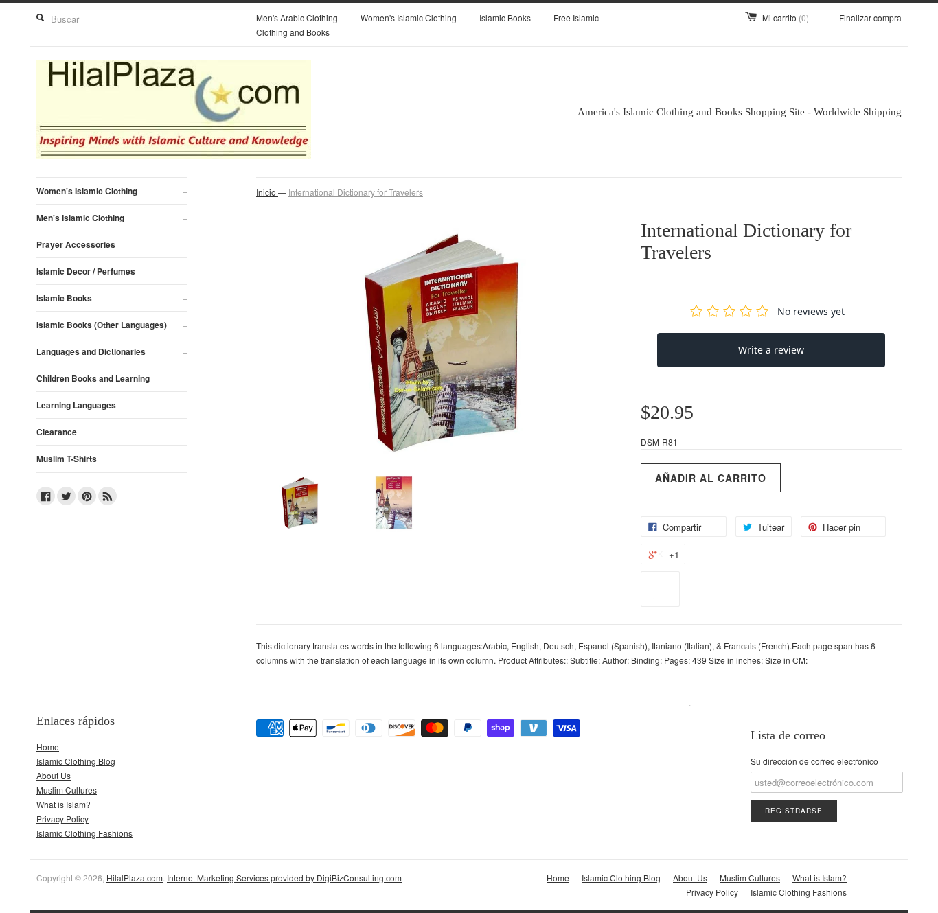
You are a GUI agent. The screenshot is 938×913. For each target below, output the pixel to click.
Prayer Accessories (111, 244)
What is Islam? (63, 804)
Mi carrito (785, 17)
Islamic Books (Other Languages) (111, 325)
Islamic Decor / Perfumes (111, 271)
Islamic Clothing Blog (75, 761)
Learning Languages (76, 405)
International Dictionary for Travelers (355, 192)
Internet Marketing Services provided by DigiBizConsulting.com (284, 877)
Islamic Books (505, 17)
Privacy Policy (62, 818)
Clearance (56, 432)
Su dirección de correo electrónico (814, 761)
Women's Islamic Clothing (409, 17)
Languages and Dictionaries (111, 351)
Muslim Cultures (66, 790)
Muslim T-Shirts (66, 458)
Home (47, 746)
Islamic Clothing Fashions (84, 833)
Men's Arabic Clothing (297, 17)
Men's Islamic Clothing (111, 217)
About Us (53, 775)
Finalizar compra (870, 17)
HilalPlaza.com (134, 877)
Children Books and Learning (111, 378)
